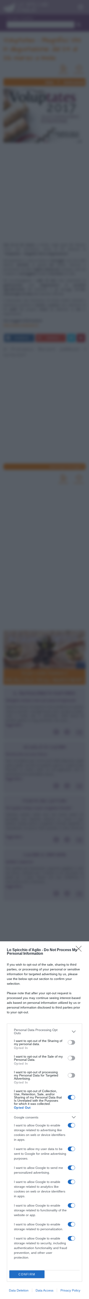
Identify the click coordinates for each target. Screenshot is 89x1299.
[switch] (71, 1042)
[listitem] (44, 1031)
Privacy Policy (70, 1290)
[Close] (80, 950)
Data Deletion (19, 1290)
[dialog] (44, 1120)
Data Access (44, 1290)
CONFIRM (26, 1274)
